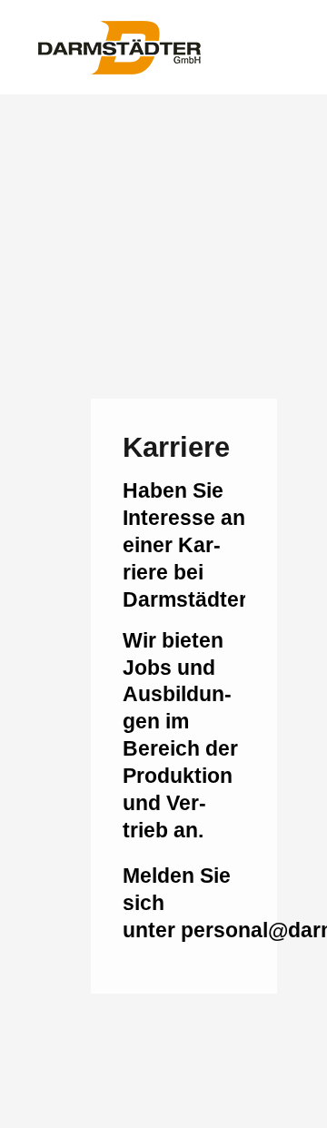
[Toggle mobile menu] (292, 45)
